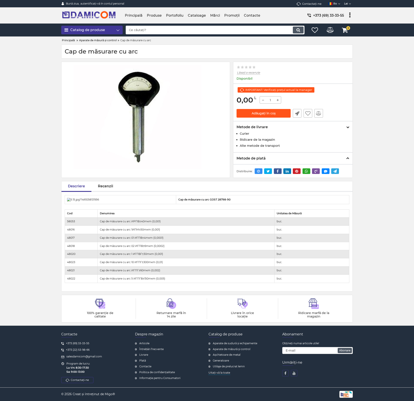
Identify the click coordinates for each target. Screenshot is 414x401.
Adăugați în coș (264, 113)
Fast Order (297, 113)
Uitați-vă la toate (219, 372)
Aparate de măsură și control (231, 349)
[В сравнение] (318, 113)
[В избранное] (308, 113)
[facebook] (285, 373)
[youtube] (294, 373)
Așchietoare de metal (226, 354)
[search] (298, 30)
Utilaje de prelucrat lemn (229, 366)
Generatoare (221, 360)
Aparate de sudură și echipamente (235, 343)
